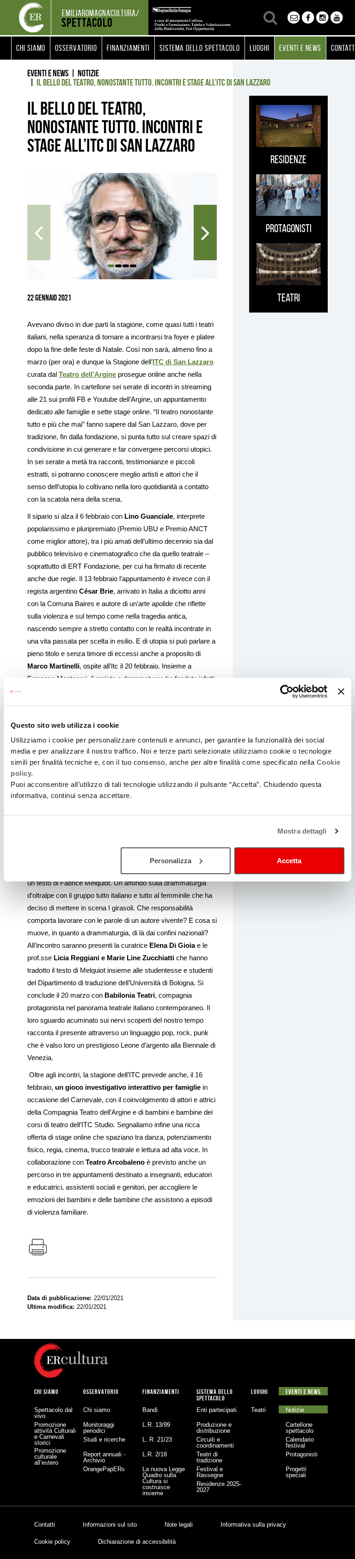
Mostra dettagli (302, 831)
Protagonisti (302, 1454)
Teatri (258, 1409)
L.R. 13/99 (156, 1424)
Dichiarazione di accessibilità (137, 1541)
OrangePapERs (104, 1469)
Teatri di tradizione (209, 1457)
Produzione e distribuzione (214, 1427)
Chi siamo (96, 1409)
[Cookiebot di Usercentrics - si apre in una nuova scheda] (286, 692)
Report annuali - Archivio (104, 1457)
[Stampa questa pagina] (37, 1248)
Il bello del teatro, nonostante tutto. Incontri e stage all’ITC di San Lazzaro (153, 82)
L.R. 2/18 (154, 1454)
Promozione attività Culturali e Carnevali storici (55, 1433)
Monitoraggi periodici (98, 1427)
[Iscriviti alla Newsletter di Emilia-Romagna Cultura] (294, 17)
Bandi (150, 1409)
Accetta (289, 860)
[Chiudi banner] (341, 691)
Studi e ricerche (104, 1439)
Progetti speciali (296, 1472)
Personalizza (170, 860)
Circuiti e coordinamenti (215, 1442)
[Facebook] (308, 17)
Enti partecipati (216, 1409)
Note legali (179, 1524)
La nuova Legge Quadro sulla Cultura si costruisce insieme (163, 1481)
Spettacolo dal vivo (53, 1412)
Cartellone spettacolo (299, 1427)
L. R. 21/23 (157, 1439)
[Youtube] (337, 17)
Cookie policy (52, 1541)
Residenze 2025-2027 (218, 1486)
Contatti (44, 1524)
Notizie (88, 73)
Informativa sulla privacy (253, 1524)
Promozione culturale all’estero (50, 1456)
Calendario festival (300, 1442)
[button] (30, 48)
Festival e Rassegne (209, 1472)
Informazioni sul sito (110, 1524)
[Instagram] (322, 17)
